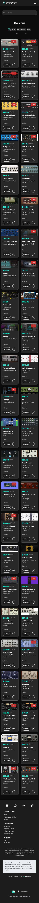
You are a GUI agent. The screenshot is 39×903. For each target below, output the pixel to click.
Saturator (25, 684)
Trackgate (6, 400)
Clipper (5, 273)
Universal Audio (8, 56)
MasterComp (8, 621)
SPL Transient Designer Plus (13, 779)
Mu (23, 305)
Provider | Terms (9, 829)
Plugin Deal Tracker (10, 817)
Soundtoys (25, 499)
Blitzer (5, 463)
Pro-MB (5, 336)
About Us (7, 826)
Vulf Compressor (28, 368)
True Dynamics (28, 273)
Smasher (6, 747)
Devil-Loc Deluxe (28, 494)
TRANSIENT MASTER (30, 83)
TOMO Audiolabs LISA (11, 83)
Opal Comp (26, 178)
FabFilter (14, 339)
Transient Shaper (9, 115)
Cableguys (6, 309)
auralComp (26, 431)
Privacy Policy (8, 834)
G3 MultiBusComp (10, 589)
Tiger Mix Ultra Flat (10, 210)
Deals (13, 30)
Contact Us (7, 843)
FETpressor (7, 558)
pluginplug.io (11, 3)
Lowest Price (21, 30)
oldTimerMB (7, 652)
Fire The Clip (27, 558)
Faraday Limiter (28, 526)
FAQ (5, 840)
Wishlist (6, 819)
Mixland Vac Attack (29, 210)
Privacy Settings (9, 831)
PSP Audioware (27, 434)
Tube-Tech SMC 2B (10, 242)
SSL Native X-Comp (29, 336)
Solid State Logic (28, 340)
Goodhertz (25, 372)
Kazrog (33, 276)
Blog (5, 814)
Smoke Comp (27, 747)
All (9, 30)
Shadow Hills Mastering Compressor (17, 716)
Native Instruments (28, 87)
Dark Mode (22, 891)
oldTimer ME (27, 621)
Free (28, 30)
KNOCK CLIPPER (28, 589)
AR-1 (24, 400)
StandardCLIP (8, 431)
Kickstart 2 (7, 305)
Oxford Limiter (28, 652)
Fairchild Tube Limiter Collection (15, 526)
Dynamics (6, 54)
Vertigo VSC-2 (8, 147)
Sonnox (33, 655)
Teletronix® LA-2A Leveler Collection (17, 52)
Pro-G (5, 684)
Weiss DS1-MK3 (8, 178)
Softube (33, 118)
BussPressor (27, 463)
